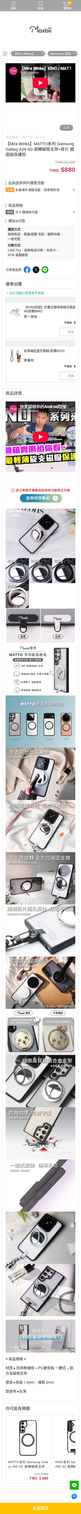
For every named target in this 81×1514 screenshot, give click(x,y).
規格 (10, 212)
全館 (10, 190)
